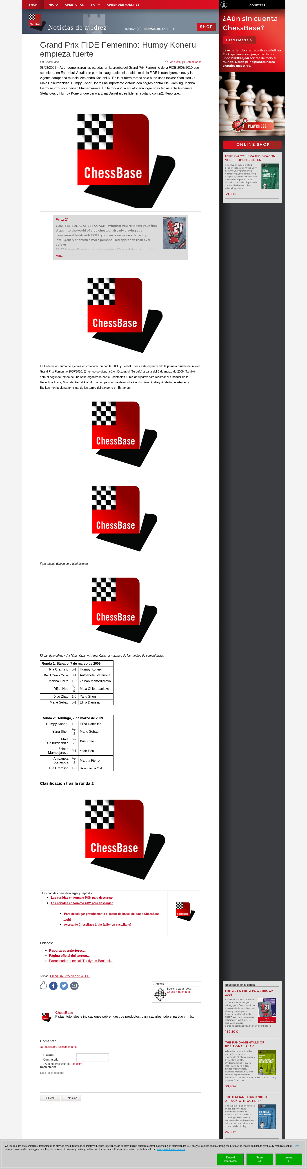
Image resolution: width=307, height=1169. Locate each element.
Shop (33, 4)
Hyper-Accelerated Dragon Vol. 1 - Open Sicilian (250, 158)
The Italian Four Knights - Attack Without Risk (248, 1099)
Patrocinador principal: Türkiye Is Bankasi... (81, 961)
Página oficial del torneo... (69, 955)
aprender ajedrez (123, 4)
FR (173, 29)
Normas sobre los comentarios (58, 1046)
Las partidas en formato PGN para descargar (82, 897)
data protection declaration (171, 1149)
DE (159, 29)
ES (168, 29)
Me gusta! (175, 62)
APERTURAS (74, 4)
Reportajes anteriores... (67, 950)
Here (296, 1145)
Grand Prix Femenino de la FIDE (70, 976)
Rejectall (259, 1159)
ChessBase (64, 1013)
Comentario (47, 1067)
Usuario (48, 1055)
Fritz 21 (62, 219)
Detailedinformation (230, 1159)
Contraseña (50, 1059)
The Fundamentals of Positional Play (244, 1044)
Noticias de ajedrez (77, 27)
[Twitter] (64, 985)
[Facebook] (53, 985)
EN (164, 29)
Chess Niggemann (178, 991)
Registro (77, 1063)
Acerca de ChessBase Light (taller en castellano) (97, 924)
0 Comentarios (192, 62)
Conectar (257, 5)
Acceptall (289, 1159)
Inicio (52, 4)
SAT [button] (94, 4)
